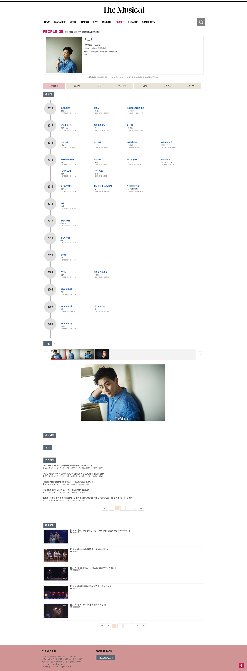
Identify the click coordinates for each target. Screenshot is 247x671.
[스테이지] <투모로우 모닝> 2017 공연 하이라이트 (90, 586)
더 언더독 (64, 142)
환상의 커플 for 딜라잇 (103, 186)
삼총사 (96, 108)
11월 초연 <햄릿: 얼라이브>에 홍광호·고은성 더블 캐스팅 (66, 490)
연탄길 (63, 272)
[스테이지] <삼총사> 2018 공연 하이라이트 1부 (89, 549)
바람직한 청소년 (67, 159)
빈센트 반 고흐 (166, 142)
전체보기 (54, 86)
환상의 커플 (65, 220)
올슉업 (63, 255)
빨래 (62, 203)
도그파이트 (65, 108)
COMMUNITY (149, 22)
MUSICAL (107, 22)
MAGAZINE (59, 22)
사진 (99, 86)
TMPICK (85, 22)
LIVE (95, 22)
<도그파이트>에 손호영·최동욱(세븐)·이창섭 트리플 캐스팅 (67, 465)
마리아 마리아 (66, 289)
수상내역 (122, 86)
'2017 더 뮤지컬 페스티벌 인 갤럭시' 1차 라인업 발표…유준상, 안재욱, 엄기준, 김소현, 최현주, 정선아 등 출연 (88, 498)
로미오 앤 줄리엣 (100, 272)
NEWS (47, 22)
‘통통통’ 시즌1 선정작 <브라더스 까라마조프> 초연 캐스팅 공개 (69, 482)
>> (141, 508)
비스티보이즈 (66, 186)
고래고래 (97, 142)
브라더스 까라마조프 (135, 108)
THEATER (133, 22)
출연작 (77, 86)
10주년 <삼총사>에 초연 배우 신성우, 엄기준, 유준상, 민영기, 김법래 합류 (73, 473)
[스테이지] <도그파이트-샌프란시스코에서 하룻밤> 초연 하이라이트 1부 (100, 530)
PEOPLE (120, 22)
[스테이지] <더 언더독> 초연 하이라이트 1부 (88, 605)
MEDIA (73, 22)
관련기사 (167, 86)
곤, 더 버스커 (132, 159)
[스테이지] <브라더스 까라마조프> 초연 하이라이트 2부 (93, 568)
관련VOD (190, 86)
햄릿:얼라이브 (66, 125)
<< (105, 508)
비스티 (130, 125)
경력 (145, 86)
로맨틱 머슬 (132, 142)
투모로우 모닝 (99, 125)
